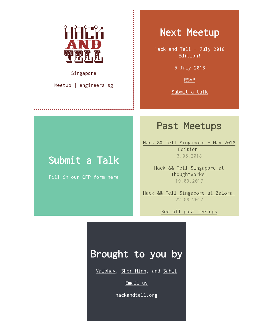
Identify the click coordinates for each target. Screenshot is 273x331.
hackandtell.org (136, 295)
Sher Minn (133, 271)
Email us (136, 283)
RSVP (189, 79)
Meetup (62, 85)
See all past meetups (189, 211)
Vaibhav (106, 271)
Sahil (170, 271)
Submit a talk (189, 92)
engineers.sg (96, 85)
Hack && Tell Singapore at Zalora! (189, 193)
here (113, 177)
